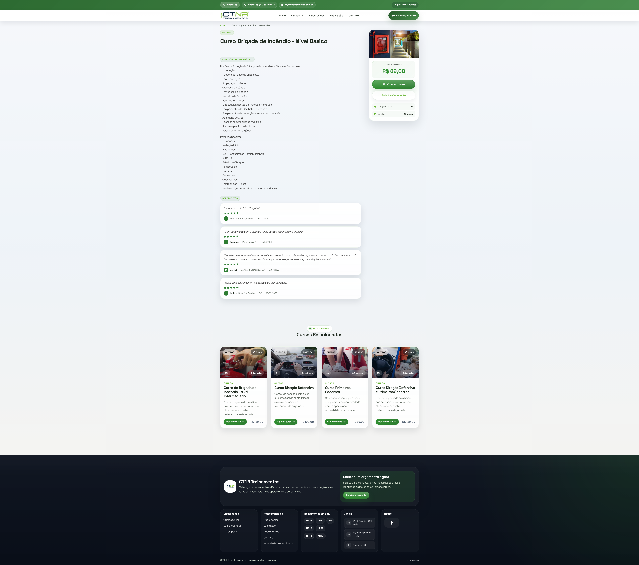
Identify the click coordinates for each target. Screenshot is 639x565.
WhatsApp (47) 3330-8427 (261, 4)
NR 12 (309, 535)
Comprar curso (396, 84)
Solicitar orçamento (404, 15)
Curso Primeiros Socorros (337, 389)
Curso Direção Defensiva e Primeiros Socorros (395, 389)
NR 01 (309, 520)
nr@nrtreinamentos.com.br (299, 4)
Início (282, 15)
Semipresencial (232, 525)
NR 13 (320, 535)
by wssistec (413, 560)
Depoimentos (271, 531)
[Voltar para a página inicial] (235, 15)
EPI (330, 520)
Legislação (336, 15)
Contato (354, 15)
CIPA (320, 520)
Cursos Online (231, 519)
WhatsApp (232, 4)
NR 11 (320, 528)
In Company (230, 531)
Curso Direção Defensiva (294, 387)
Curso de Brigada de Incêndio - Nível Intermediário (240, 391)
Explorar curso (233, 421)
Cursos (295, 15)
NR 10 (309, 528)
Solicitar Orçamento (394, 95)
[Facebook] (391, 523)
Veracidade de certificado (278, 543)
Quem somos (316, 15)
